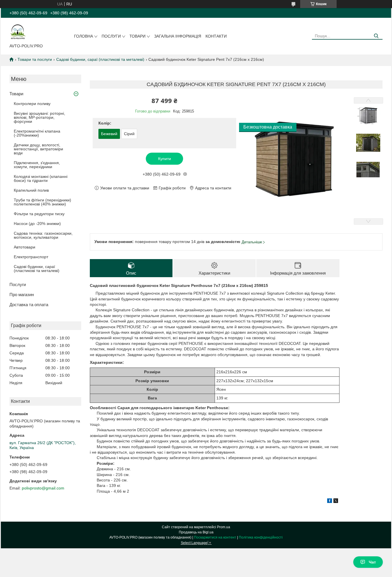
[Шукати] (376, 36)
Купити (164, 158)
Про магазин (21, 294)
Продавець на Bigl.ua (196, 532)
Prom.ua (223, 527)
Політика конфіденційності (261, 537)
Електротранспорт (31, 256)
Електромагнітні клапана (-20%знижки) (37, 133)
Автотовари (24, 247)
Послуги (111, 36)
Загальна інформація (177, 36)
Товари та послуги (35, 59)
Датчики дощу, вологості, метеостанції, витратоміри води (38, 149)
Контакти (216, 36)
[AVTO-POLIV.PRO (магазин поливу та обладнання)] (18, 32)
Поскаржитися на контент (215, 537)
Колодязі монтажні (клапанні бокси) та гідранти (40, 178)
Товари (137, 36)
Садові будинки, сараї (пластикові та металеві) (100, 59)
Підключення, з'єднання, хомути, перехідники (37, 164)
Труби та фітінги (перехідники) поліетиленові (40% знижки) (42, 202)
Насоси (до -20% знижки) (37, 223)
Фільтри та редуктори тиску (39, 213)
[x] (335, 501)
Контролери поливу (32, 103)
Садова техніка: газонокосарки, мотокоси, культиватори (43, 235)
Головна (83, 36)
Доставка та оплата (28, 304)
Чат (372, 562)
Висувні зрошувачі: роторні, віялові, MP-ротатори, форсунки (39, 117)
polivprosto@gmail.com (43, 488)
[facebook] (329, 501)
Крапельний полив (31, 190)
